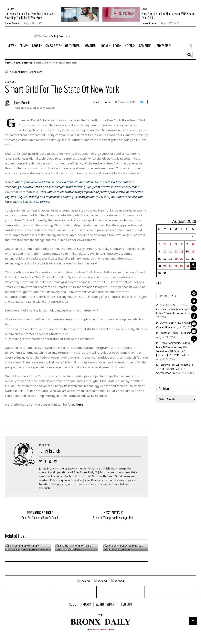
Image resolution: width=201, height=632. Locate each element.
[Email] (194, 331)
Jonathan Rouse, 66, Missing (176, 333)
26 (176, 266)
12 (176, 251)
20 (181, 258)
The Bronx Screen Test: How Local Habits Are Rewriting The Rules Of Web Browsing (175, 309)
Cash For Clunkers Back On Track (40, 517)
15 (193, 251)
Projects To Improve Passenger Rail (113, 517)
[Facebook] (194, 293)
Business (27, 62)
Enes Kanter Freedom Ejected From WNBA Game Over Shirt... (168, 15)
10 (164, 251)
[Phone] (194, 339)
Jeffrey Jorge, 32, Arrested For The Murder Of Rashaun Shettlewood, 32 (175, 369)
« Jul (158, 283)
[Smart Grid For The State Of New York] (23, 71)
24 (164, 266)
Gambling (9, 9)
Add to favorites (104, 102)
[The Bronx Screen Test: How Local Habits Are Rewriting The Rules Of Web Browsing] (80, 14)
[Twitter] (194, 301)
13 (181, 251)
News (144, 9)
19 (176, 258)
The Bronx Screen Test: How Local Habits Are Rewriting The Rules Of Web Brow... (30, 15)
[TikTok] (194, 316)
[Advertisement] (178, 142)
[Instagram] (194, 308)
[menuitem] (11, 45)
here (79, 404)
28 (187, 266)
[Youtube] (194, 324)
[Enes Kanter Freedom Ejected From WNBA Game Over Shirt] (121, 14)
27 (181, 266)
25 (170, 266)
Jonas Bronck (12, 23)
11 (170, 251)
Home (8, 62)
